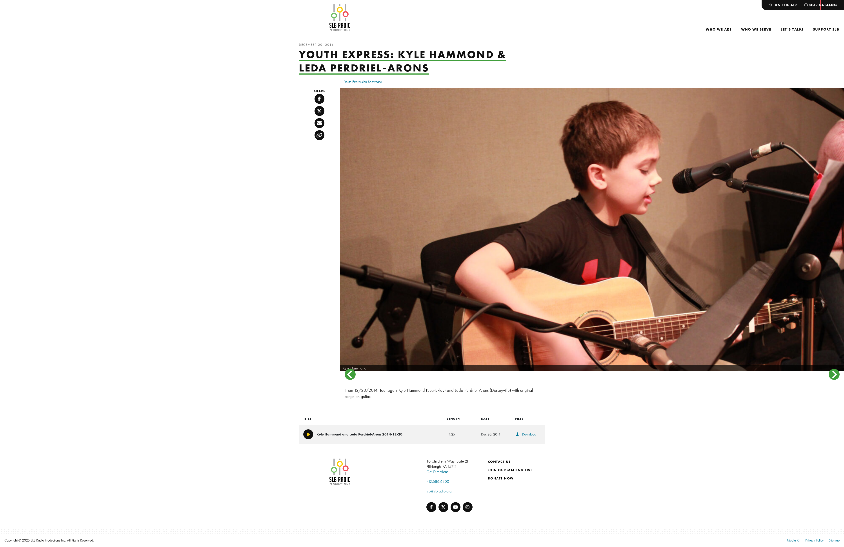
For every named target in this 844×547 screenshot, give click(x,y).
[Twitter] (443, 507)
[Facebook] (431, 507)
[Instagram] (468, 507)
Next (834, 374)
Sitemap (834, 540)
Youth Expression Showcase (363, 81)
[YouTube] (455, 507)
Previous (350, 374)
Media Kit (793, 540)
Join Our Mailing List (510, 470)
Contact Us (499, 461)
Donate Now (501, 478)
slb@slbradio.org (438, 491)
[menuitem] (718, 29)
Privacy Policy (814, 540)
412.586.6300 (437, 481)
